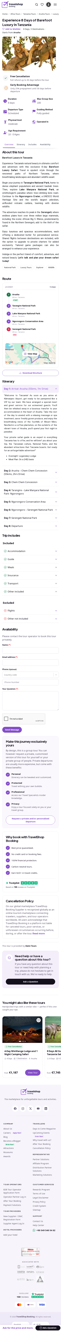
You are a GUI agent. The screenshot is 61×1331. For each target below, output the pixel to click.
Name (6, 645)
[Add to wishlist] (38, 1020)
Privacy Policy (39, 1201)
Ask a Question (30, 981)
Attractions (8, 1148)
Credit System (39, 1206)
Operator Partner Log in (14, 1196)
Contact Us (38, 1221)
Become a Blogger (12, 1141)
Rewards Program (41, 1189)
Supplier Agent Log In (13, 1223)
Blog (5, 1137)
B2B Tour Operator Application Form (12, 1191)
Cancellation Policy (42, 1148)
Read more (38, 933)
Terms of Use (39, 1193)
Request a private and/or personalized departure (30, 820)
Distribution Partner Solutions (42, 1169)
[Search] (36, 4)
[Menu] (55, 4)
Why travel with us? (42, 1140)
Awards (6, 1156)
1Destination (21, 1058)
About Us (7, 1128)
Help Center (38, 1225)
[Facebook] (15, 1108)
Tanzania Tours (29, 14)
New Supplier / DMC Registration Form (13, 1218)
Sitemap (37, 1210)
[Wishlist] (42, 4)
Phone (9, 669)
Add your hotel (10, 1234)
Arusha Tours (44, 14)
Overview (9, 144)
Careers (7, 1132)
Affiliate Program (41, 1163)
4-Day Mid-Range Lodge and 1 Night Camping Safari (21, 1052)
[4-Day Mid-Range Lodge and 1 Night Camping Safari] (22, 1029)
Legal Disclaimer (41, 1197)
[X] (30, 1108)
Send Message (12, 729)
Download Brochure (32, 373)
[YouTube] (38, 1108)
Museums (8, 1152)
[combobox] (4, 674)
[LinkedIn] (46, 1108)
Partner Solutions (41, 1159)
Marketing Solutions (42, 1174)
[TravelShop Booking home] (12, 4)
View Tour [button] (33, 1072)
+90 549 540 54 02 (45, 1230)
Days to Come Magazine (44, 1128)
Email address (9, 657)
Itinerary (21, 144)
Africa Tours (15, 14)
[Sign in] (48, 4)
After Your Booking (42, 1144)
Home (5, 14)
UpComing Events (41, 1132)
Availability (45, 144)
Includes (32, 144)
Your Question (10, 689)
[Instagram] (23, 1108)
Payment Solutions (12, 1205)
